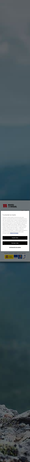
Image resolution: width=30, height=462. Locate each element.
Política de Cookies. (14, 233)
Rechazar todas (15, 243)
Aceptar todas (15, 237)
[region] (15, 231)
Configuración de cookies (15, 247)
